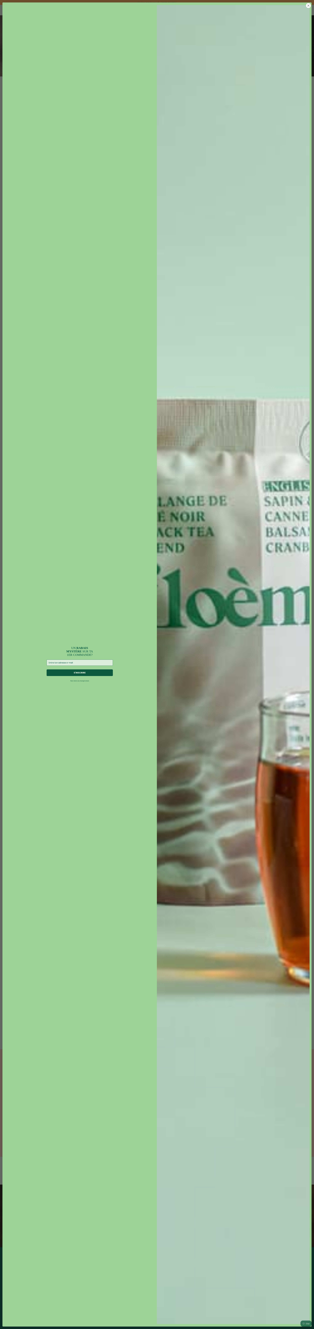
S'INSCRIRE (80, 672)
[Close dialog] (308, 5)
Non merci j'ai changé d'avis (79, 681)
